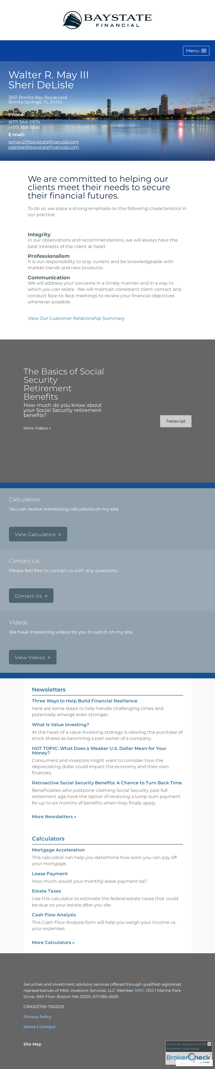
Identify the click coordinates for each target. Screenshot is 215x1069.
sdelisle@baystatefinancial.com (43, 147)
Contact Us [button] (28, 596)
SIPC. (140, 990)
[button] (196, 51)
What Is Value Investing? (60, 724)
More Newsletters (54, 816)
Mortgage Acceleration (58, 850)
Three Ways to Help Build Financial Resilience (84, 701)
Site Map (32, 1044)
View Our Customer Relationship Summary (76, 318)
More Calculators (53, 942)
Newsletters (49, 689)
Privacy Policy (38, 1016)
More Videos (37, 428)
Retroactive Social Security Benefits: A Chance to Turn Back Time (107, 782)
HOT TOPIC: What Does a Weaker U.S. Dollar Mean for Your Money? (99, 751)
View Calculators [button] (35, 534)
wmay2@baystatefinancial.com (43, 142)
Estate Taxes (46, 891)
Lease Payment (50, 873)
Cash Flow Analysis (54, 914)
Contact (47, 1026)
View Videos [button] (30, 657)
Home (30, 1026)
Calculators (48, 838)
